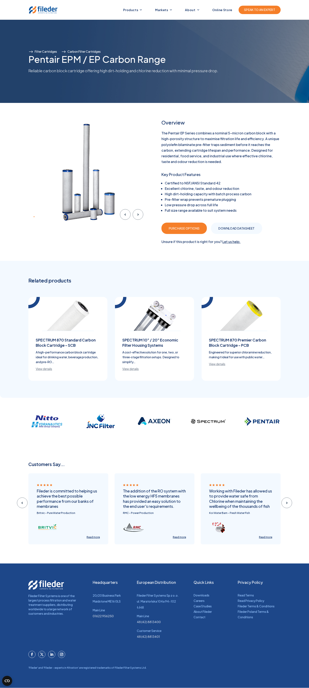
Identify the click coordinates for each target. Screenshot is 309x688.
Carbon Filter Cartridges (84, 51)
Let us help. (231, 241)
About (190, 10)
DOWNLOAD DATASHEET (236, 228)
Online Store (222, 10)
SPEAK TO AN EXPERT (259, 10)
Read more (93, 537)
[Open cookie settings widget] (7, 681)
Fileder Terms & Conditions (256, 606)
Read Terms (246, 595)
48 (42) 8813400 (149, 622)
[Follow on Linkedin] (51, 654)
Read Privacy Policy (251, 601)
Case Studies (203, 606)
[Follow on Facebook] (32, 654)
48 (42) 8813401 (148, 636)
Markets (161, 10)
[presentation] (125, 215)
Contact (199, 617)
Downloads (201, 595)
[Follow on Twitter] (41, 654)
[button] (34, 217)
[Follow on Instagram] (61, 654)
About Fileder (203, 611)
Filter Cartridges (46, 51)
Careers (199, 601)
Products (130, 10)
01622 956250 (103, 616)
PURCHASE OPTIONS (184, 228)
